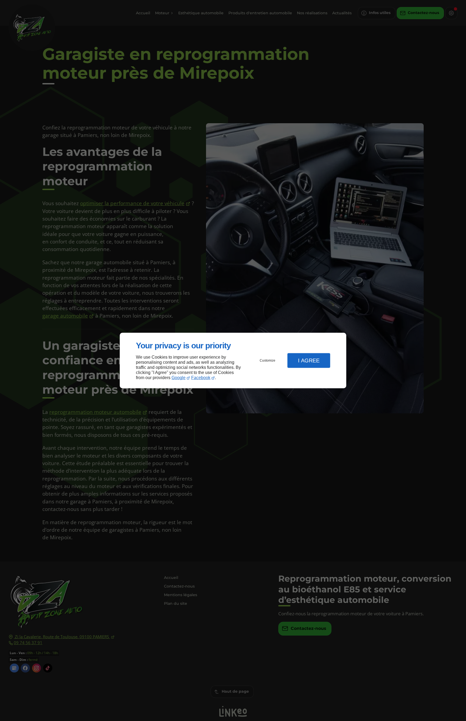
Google (179, 377)
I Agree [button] (309, 360)
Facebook (200, 377)
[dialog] (233, 361)
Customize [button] (267, 360)
